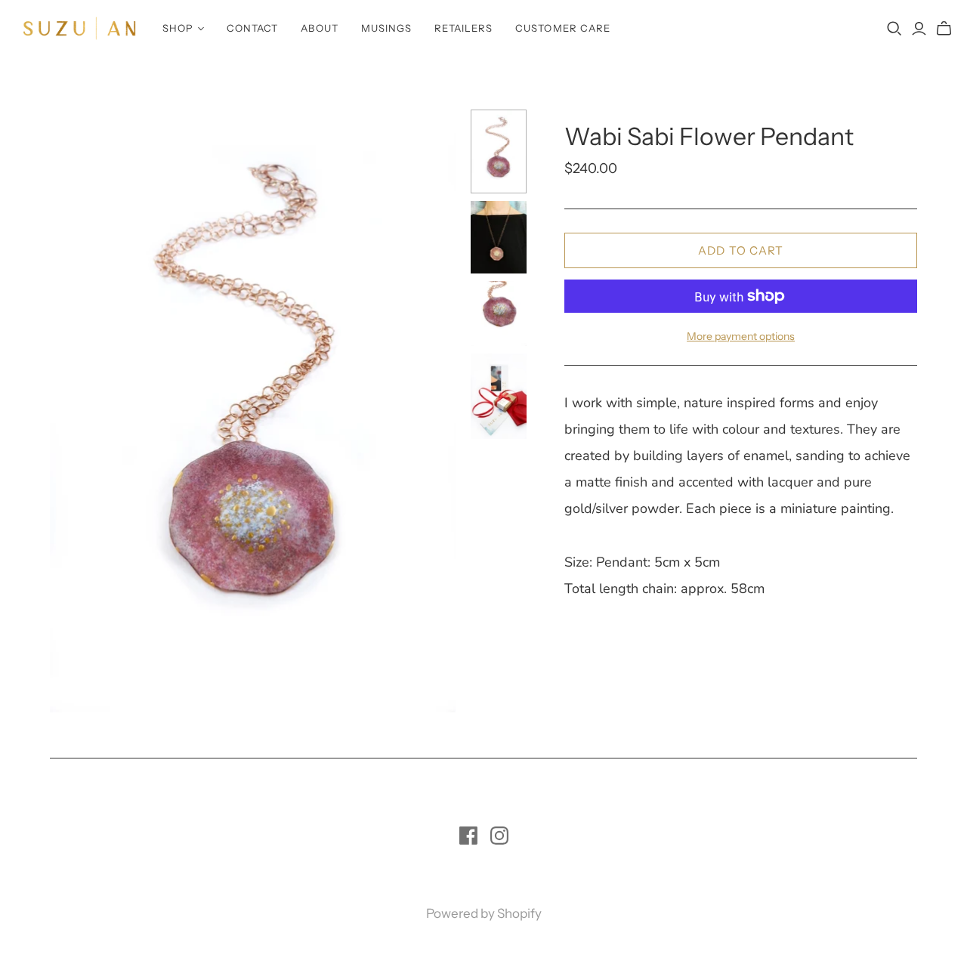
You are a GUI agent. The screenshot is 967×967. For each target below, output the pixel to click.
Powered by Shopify (484, 913)
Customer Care (562, 28)
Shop (177, 28)
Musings (386, 28)
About (319, 28)
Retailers (463, 28)
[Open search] (894, 28)
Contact (252, 28)
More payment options (741, 336)
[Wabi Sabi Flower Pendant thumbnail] (499, 151)
